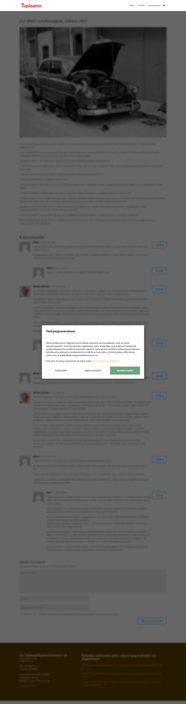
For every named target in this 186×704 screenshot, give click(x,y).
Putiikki (141, 5)
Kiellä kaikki (61, 370)
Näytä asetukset (93, 370)
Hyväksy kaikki (125, 370)
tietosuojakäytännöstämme (105, 360)
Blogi (131, 5)
